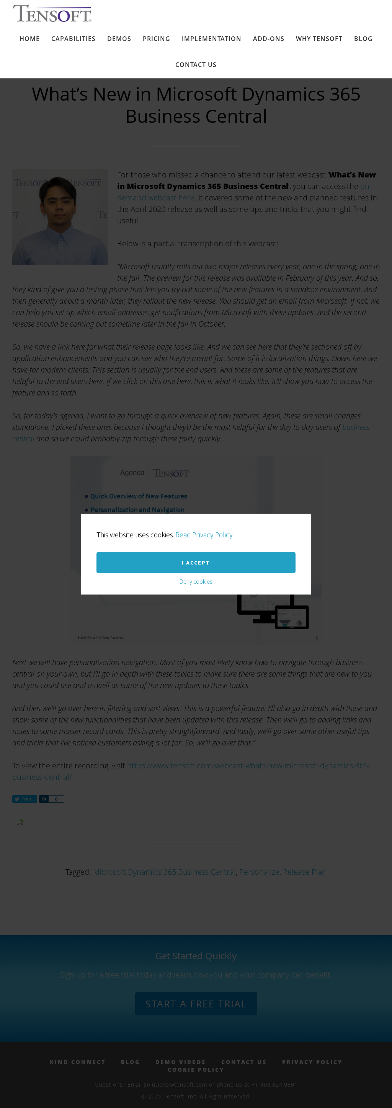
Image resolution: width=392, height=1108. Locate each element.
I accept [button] (196, 562)
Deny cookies (196, 581)
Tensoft (57, 13)
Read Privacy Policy (204, 534)
